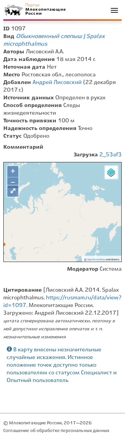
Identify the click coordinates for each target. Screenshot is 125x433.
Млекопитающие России (45, 11)
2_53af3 (110, 154)
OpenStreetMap (96, 260)
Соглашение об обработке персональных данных (56, 431)
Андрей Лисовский (57, 82)
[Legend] (111, 172)
